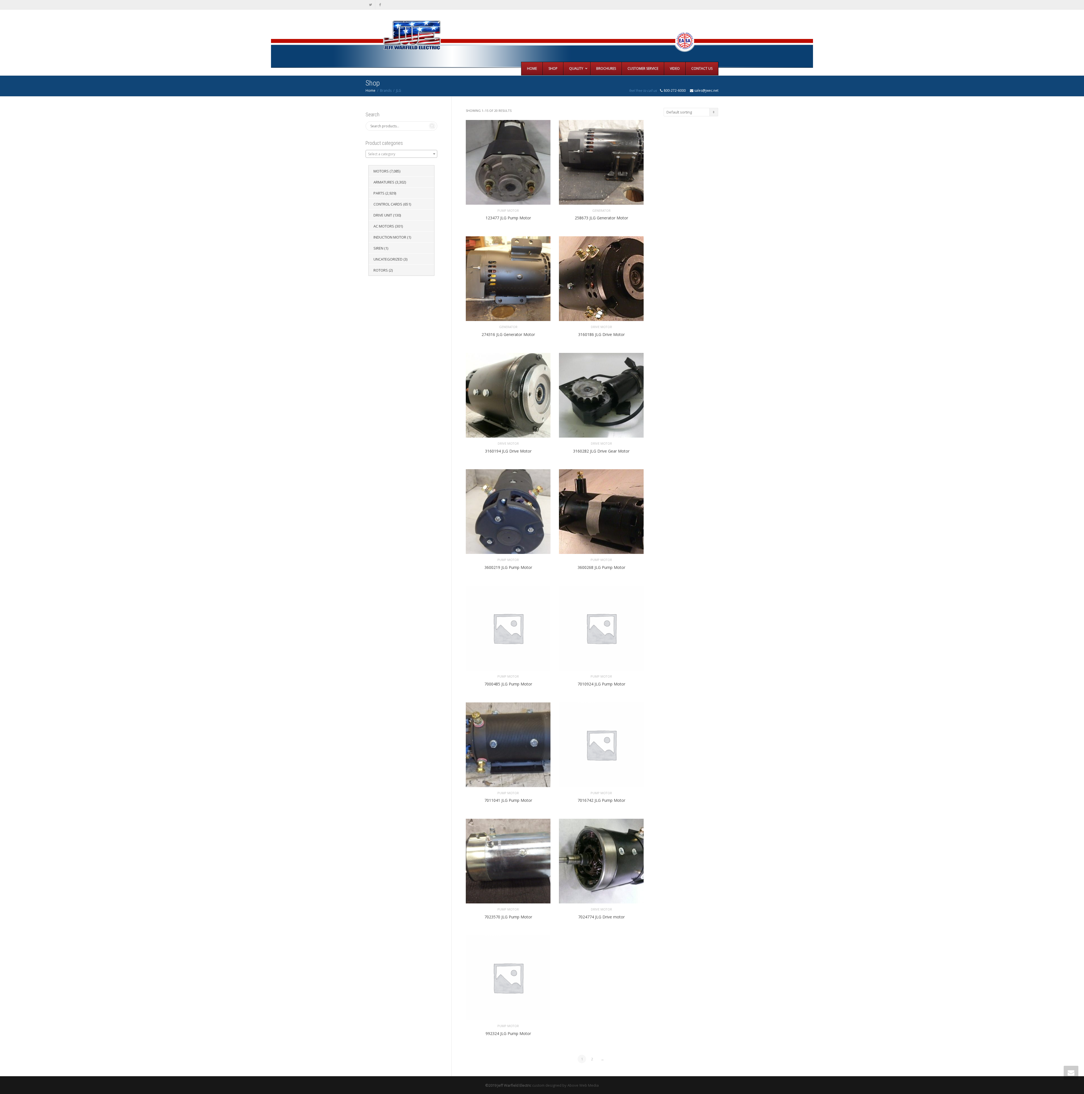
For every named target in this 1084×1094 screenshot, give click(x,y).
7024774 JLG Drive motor (601, 917)
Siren (378, 248)
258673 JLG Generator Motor (601, 217)
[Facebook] (380, 4)
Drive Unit (382, 215)
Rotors (380, 270)
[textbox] (401, 154)
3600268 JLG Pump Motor (601, 567)
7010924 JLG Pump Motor (601, 684)
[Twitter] (370, 4)
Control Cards (387, 204)
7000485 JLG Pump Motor (508, 684)
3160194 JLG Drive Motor (508, 451)
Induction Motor (389, 237)
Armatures (383, 182)
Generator (601, 210)
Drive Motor (601, 327)
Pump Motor (508, 210)
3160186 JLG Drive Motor (601, 334)
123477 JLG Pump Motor (508, 217)
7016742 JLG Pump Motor (601, 800)
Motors (381, 171)
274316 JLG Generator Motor (508, 334)
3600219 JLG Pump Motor (508, 567)
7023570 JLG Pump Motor (508, 917)
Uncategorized (388, 259)
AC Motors (383, 226)
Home (370, 90)
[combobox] (401, 154)
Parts (378, 193)
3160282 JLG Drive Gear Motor (601, 451)
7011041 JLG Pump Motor (508, 800)
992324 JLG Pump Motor (508, 1033)
